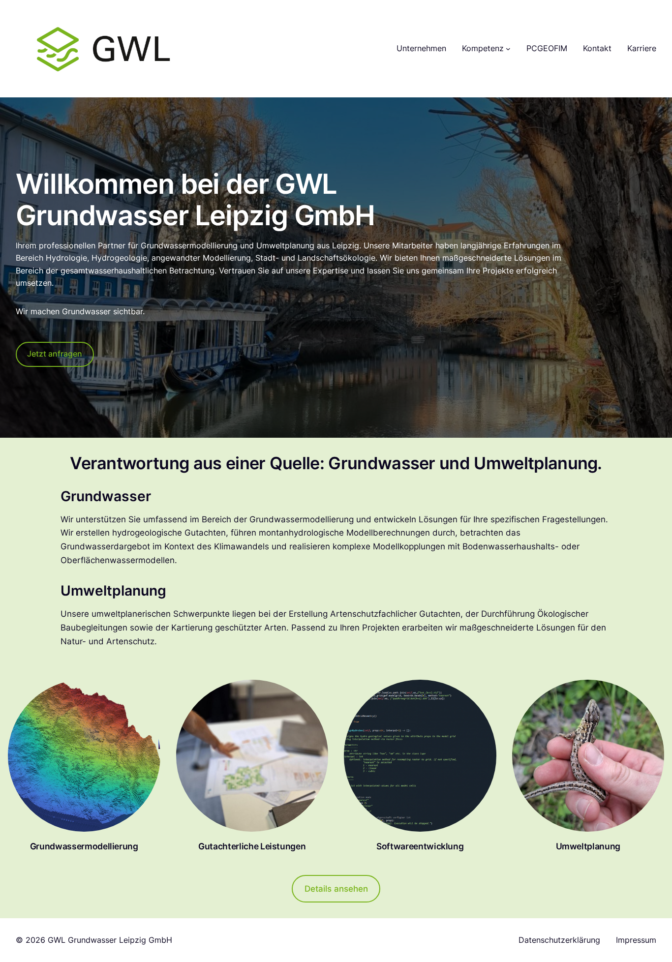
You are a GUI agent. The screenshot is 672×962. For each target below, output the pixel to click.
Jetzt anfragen (54, 354)
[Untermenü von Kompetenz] (508, 48)
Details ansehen (336, 888)
